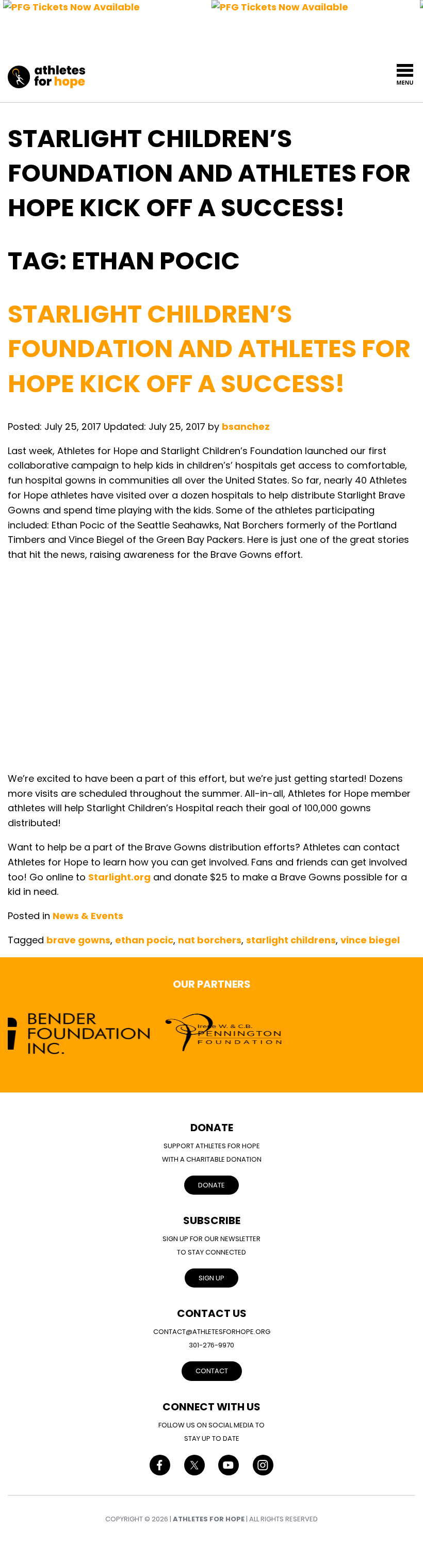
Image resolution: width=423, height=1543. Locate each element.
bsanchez (246, 426)
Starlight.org (119, 877)
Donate (211, 1185)
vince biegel (370, 940)
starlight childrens (291, 940)
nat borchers (209, 940)
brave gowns (78, 940)
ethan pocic (144, 940)
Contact (212, 1371)
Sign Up (211, 1278)
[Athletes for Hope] (46, 71)
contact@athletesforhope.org (211, 1332)
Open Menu (405, 74)
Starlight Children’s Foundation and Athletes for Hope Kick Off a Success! (209, 348)
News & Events (88, 915)
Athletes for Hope (209, 1519)
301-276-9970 (211, 1345)
